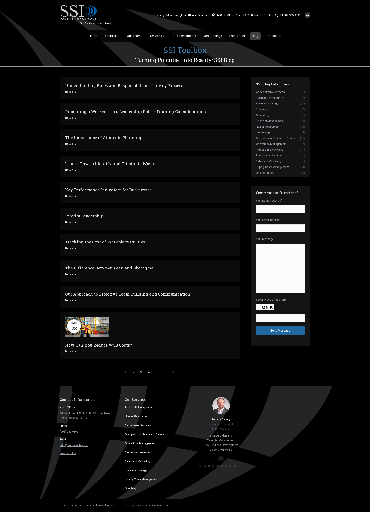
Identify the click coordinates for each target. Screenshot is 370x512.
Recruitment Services (138, 425)
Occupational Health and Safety (144, 434)
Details (69, 91)
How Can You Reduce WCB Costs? (98, 345)
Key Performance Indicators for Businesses (108, 189)
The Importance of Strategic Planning (103, 137)
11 (173, 372)
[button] (200, 466)
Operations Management (140, 443)
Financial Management (139, 407)
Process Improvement (138, 452)
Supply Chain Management (141, 479)
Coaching (131, 488)
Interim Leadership (84, 215)
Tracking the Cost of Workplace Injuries (105, 241)
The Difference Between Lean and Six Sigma (109, 268)
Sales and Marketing (137, 461)
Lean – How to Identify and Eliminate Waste (110, 163)
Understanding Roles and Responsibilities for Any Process (124, 85)
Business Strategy (136, 470)
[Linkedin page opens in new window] (307, 15)
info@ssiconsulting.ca (74, 445)
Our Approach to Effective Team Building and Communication (127, 294)
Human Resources (136, 416)
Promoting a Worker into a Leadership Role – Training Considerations (135, 111)
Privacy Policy (68, 453)
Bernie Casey (218, 419)
